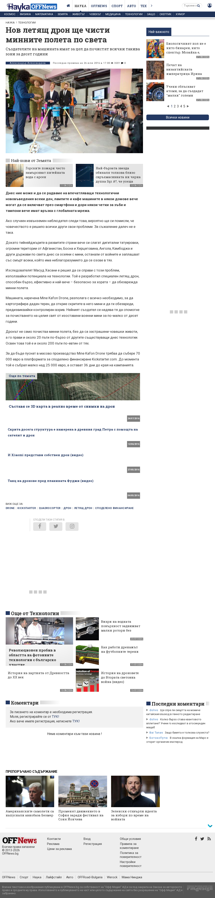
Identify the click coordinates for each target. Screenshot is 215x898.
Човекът (95, 14)
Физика (25, 14)
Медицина (113, 14)
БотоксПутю (158, 737)
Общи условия (130, 839)
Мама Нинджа (132, 877)
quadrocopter (50, 508)
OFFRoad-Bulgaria (90, 877)
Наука (81, 6)
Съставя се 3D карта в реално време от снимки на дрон (62, 406)
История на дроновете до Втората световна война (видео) (120, 677)
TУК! (55, 717)
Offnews (99, 6)
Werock (112, 877)
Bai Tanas (156, 732)
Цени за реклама (59, 849)
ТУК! (76, 721)
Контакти (54, 839)
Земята (63, 14)
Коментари (25, 703)
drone (10, 508)
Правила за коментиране (129, 846)
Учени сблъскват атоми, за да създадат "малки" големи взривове (184, 93)
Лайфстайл (54, 877)
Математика (44, 14)
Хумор (180, 14)
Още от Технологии (35, 613)
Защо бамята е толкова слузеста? (187, 732)
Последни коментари (178, 704)
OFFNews (8, 877)
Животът (78, 14)
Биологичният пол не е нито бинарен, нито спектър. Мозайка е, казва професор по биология (186, 52)
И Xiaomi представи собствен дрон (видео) (45, 455)
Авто (131, 6)
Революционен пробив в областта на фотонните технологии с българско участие (32, 657)
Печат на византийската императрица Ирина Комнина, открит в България (184, 74)
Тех (143, 6)
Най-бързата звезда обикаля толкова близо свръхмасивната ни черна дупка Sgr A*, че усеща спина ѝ (118, 177)
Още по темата (22, 376)
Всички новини (177, 117)
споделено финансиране (114, 508)
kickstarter (26, 508)
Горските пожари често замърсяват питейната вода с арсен (45, 172)
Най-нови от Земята (31, 160)
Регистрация (93, 844)
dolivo (153, 710)
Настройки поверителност (131, 864)
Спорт (117, 6)
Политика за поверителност (131, 855)
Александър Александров (28, 63)
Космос (9, 14)
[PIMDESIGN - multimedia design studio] (198, 889)
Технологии (134, 14)
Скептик (165, 14)
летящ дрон (83, 508)
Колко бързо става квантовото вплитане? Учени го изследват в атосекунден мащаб (175, 723)
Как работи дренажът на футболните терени (120, 649)
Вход (87, 839)
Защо (151, 14)
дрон (67, 508)
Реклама (53, 844)
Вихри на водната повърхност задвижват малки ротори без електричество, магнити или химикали (120, 632)
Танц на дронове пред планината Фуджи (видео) (50, 481)
